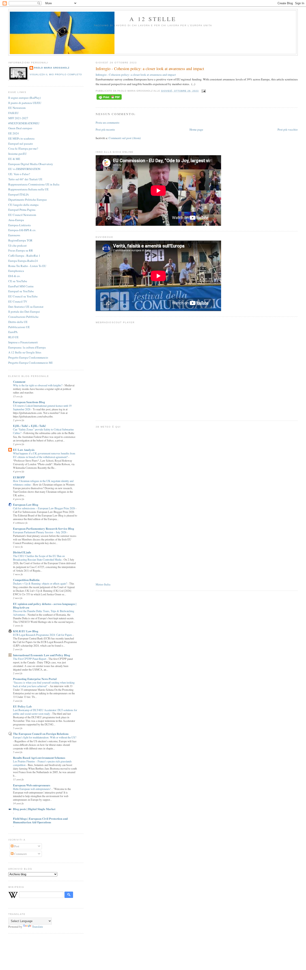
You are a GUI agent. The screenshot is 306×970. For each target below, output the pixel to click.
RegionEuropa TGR (20, 240)
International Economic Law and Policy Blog (41, 655)
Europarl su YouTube (21, 291)
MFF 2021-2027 (18, 118)
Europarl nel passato (20, 144)
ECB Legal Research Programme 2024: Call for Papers (43, 635)
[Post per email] (203, 91)
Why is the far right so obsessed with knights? (38, 385)
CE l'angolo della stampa (23, 205)
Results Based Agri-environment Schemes (39, 757)
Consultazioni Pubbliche (23, 317)
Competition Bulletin (26, 580)
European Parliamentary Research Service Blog (43, 528)
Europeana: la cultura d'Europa (27, 347)
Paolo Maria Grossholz (51, 68)
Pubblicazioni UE (19, 327)
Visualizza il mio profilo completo (56, 74)
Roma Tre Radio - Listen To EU (27, 266)
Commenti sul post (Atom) (125, 138)
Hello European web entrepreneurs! (32, 789)
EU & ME (14, 159)
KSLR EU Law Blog (25, 631)
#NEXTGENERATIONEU (23, 123)
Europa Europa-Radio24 (23, 261)
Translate (37, 927)
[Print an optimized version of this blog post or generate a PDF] (109, 100)
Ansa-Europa (16, 220)
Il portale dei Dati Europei (24, 312)
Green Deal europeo (20, 128)
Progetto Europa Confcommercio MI (30, 363)
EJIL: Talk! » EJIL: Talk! (29, 426)
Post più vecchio (288, 129)
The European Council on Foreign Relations (41, 733)
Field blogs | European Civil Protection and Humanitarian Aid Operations (40, 820)
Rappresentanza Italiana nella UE (28, 189)
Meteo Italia (103, 584)
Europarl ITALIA (18, 194)
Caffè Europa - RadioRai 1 (24, 256)
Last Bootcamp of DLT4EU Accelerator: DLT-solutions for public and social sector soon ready (45, 711)
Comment (19, 381)
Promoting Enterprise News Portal (35, 679)
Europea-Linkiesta (19, 225)
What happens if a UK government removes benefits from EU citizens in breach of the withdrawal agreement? (44, 455)
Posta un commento (107, 122)
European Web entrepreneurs (31, 785)
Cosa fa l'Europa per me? (23, 148)
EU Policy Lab (22, 706)
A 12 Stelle (152, 19)
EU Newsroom (17, 108)
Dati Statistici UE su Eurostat (25, 307)
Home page (196, 129)
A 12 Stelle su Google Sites (24, 352)
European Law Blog (25, 504)
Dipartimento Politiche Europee (27, 200)
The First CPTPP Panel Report (30, 658)
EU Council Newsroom (22, 215)
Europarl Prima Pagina (21, 210)
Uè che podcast (17, 245)
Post (16, 846)
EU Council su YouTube (23, 296)
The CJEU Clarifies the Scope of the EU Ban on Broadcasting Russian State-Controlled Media (39, 557)
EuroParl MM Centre (21, 286)
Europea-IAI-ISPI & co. (22, 230)
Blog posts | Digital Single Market (34, 809)
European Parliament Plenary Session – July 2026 (40, 532)
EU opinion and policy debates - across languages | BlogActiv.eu (44, 605)
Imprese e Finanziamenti (23, 342)
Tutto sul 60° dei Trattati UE (25, 179)
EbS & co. (14, 276)
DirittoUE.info (22, 552)
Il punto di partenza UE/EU (24, 103)
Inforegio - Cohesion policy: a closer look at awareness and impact (150, 68)
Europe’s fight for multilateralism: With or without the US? (44, 737)
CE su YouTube (17, 281)
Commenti (20, 854)
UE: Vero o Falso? (19, 174)
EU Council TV (17, 301)
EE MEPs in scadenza (21, 138)
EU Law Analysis (23, 449)
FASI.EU (13, 113)
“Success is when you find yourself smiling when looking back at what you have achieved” (44, 684)
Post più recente (105, 129)
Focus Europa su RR (20, 250)
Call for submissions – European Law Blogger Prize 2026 (44, 508)
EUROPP (19, 477)
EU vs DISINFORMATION (24, 169)
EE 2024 (13, 133)
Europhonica (16, 271)
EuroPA (12, 332)
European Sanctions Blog (29, 402)
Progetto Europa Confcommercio (28, 357)
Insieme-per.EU (17, 154)
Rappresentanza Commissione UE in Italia (33, 184)
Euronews (14, 235)
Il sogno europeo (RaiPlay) (24, 98)
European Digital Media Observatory (30, 164)
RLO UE (13, 337)
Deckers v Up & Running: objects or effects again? (40, 583)
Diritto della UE (18, 322)
